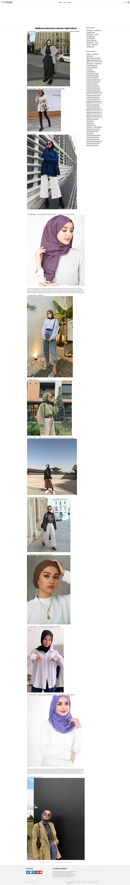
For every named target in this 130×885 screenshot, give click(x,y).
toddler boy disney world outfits (94, 141)
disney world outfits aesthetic (94, 79)
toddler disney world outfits (94, 143)
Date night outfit (91, 38)
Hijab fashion (90, 123)
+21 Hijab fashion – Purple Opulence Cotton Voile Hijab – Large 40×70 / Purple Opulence (51, 695)
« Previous (42, 862)
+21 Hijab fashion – (32, 379)
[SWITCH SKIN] (128, 2)
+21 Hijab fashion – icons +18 (35, 777)
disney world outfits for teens (94, 95)
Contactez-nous (69, 883)
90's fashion (98, 30)
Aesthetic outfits (91, 32)
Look (64, 2)
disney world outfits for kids (93, 90)
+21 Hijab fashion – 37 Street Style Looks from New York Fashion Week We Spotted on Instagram (53, 31)
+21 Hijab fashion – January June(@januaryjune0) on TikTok (43, 626)
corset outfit (98, 63)
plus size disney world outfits (94, 135)
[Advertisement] (65, 14)
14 (65, 862)
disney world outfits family (93, 86)
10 (58, 862)
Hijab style (90, 127)
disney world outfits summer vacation (93, 102)
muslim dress (91, 133)
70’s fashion (90, 30)
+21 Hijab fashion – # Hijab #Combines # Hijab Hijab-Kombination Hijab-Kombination (50, 438)
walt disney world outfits (93, 145)
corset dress (90, 63)
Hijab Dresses (91, 121)
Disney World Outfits (92, 40)
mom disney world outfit (93, 131)
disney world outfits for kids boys (93, 92)
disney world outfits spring (93, 97)
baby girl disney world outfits (94, 58)
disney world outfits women (94, 107)
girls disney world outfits (93, 119)
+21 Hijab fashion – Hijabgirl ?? (35, 295)
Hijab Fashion (90, 42)
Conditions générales (93, 882)
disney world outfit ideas (93, 75)
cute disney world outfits (93, 73)
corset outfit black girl (92, 67)
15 (67, 862)
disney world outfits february (94, 88)
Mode (69, 2)
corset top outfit (91, 71)
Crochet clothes (91, 36)
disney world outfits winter (93, 105)
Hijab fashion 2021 (91, 125)
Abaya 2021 (95, 54)
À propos (72, 882)
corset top (90, 69)
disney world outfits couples (94, 82)
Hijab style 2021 (98, 127)
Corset (97, 34)
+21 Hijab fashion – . (32, 134)
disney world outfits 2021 (93, 77)
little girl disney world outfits (94, 129)
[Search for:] (91, 869)
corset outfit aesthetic (92, 65)
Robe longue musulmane (93, 137)
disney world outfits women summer (93, 113)
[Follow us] (123, 2)
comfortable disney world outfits (93, 61)
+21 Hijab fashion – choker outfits (36, 497)
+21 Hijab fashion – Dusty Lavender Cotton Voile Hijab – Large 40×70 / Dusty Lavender (50, 214)
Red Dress (95, 44)
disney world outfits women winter (93, 116)
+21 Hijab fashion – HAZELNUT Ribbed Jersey (39, 554)
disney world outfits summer (94, 99)
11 (60, 862)
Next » (70, 862)
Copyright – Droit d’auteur (81, 882)
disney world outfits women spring (93, 109)
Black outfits (90, 34)
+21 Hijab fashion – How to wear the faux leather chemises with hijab (46, 88)
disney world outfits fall (93, 84)
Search (102, 869)
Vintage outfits (91, 46)
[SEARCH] (126, 2)
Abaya (89, 54)
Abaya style (90, 56)
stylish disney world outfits (93, 139)
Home (60, 2)
